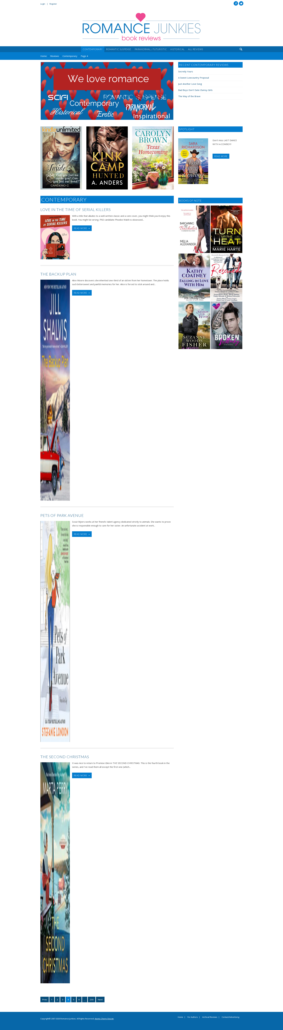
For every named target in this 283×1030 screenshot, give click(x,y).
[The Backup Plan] (55, 390)
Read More (221, 156)
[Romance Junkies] (141, 26)
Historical (177, 49)
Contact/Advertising (230, 1017)
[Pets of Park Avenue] (55, 631)
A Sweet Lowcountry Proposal (193, 77)
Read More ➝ (82, 228)
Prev (44, 999)
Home (180, 1017)
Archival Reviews (209, 1017)
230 (92, 999)
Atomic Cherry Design (104, 1018)
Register (53, 4)
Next (100, 999)
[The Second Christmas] (55, 872)
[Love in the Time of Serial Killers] (55, 237)
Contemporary (93, 49)
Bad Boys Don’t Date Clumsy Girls (195, 90)
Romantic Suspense (118, 49)
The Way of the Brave (189, 96)
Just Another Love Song (190, 83)
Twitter (241, 3)
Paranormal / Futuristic (151, 49)
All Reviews (195, 49)
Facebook (236, 3)
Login (42, 4)
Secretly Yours (185, 71)
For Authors (192, 1017)
